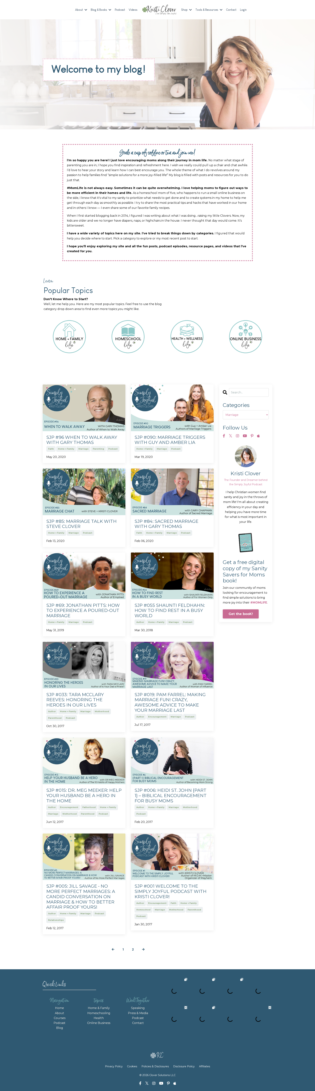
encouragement (157, 716)
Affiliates (204, 1066)
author (140, 622)
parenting (98, 449)
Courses (59, 1018)
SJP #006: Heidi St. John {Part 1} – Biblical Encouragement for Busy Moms (171, 795)
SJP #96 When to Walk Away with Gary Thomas (81, 440)
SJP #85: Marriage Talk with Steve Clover (81, 524)
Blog (59, 1028)
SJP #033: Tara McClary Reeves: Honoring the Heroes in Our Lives (75, 700)
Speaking (138, 1008)
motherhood (102, 711)
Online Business (98, 1023)
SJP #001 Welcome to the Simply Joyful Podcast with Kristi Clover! (171, 891)
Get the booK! (241, 614)
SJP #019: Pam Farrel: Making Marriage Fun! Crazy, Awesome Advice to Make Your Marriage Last (170, 702)
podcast (113, 449)
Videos (133, 9)
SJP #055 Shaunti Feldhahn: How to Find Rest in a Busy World (170, 610)
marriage (83, 449)
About (59, 1013)
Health (99, 1018)
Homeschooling (98, 1013)
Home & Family (99, 1008)
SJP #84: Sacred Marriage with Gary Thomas (166, 524)
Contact (231, 9)
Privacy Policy (114, 1066)
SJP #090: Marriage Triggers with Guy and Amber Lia (170, 440)
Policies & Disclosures (155, 1066)
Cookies (132, 1066)
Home (59, 1008)
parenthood (55, 718)
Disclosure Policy (184, 1066)
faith (51, 449)
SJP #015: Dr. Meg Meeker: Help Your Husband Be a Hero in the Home (84, 795)
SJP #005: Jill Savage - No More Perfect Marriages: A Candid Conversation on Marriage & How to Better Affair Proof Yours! (80, 897)
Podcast (120, 9)
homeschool (143, 909)
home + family (66, 449)
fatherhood (89, 807)
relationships (56, 920)
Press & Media (138, 1013)
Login (243, 9)
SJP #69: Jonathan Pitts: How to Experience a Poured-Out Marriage (83, 610)
